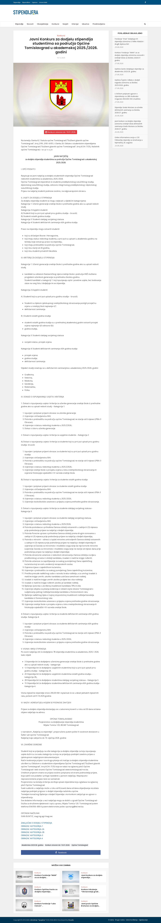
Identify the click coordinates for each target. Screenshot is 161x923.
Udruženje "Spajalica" (38, 920)
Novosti (30, 24)
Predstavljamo (99, 24)
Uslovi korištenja (132, 920)
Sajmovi (34, 2)
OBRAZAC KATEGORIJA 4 (32, 838)
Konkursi (55, 24)
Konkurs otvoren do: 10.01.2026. (62, 132)
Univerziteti (43, 2)
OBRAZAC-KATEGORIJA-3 (32, 835)
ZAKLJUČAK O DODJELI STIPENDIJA (36, 823)
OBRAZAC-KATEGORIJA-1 (32, 826)
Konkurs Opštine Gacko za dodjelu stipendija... (46, 890)
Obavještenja (42, 24)
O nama (111, 920)
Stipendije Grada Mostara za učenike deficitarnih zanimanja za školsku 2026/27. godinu (129, 110)
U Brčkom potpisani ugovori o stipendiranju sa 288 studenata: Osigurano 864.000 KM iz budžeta (127, 96)
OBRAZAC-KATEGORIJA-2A (32, 829)
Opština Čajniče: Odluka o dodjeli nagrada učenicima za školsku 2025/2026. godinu (127, 82)
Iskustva (85, 24)
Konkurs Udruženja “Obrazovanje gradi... (90, 890)
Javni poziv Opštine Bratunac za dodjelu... (90, 904)
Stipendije (17, 2)
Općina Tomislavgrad (80, 845)
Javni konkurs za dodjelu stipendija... (91, 876)
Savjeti (65, 24)
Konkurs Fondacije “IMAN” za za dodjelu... (46, 876)
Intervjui (75, 24)
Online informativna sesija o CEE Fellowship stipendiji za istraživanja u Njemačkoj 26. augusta (129, 140)
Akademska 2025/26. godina (32, 845)
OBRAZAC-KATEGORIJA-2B (32, 832)
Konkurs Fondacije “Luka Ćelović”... (45, 904)
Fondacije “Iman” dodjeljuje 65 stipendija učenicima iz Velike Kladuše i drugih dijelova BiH (129, 41)
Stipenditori (26, 2)
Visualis (71, 920)
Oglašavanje (143, 920)
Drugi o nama (120, 920)
